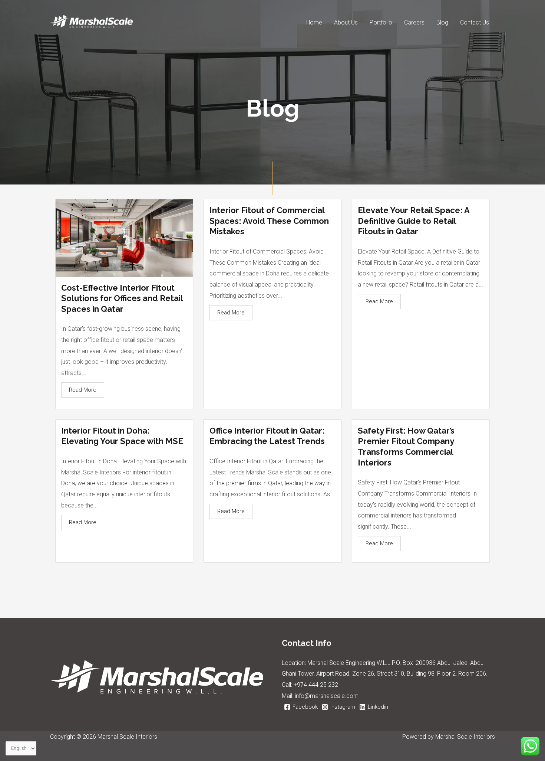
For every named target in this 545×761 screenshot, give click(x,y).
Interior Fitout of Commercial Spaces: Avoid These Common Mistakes (269, 220)
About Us (346, 22)
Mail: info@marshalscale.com (320, 695)
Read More (82, 389)
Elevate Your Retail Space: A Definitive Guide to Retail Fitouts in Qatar (413, 220)
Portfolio (381, 22)
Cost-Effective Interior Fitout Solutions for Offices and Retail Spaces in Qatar (122, 298)
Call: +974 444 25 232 (310, 684)
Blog (442, 22)
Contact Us (474, 22)
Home (314, 22)
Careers (414, 22)
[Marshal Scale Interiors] (91, 22)
